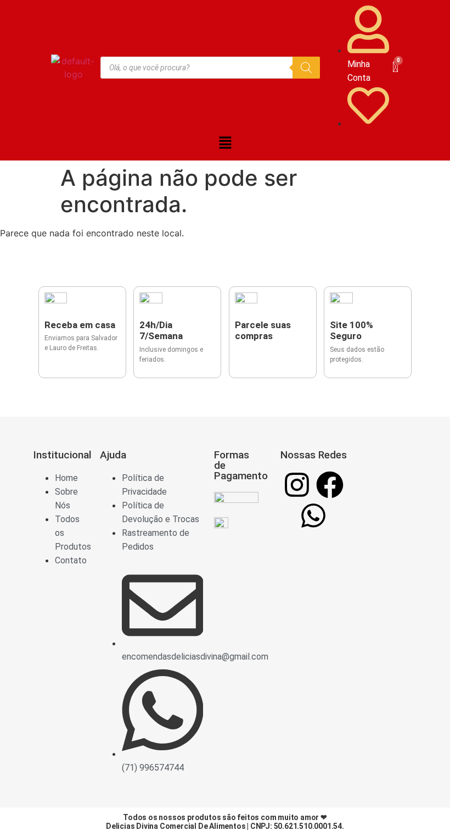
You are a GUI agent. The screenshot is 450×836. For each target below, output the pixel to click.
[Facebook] (330, 485)
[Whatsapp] (313, 515)
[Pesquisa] (306, 68)
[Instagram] (297, 485)
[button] (225, 143)
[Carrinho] (395, 67)
